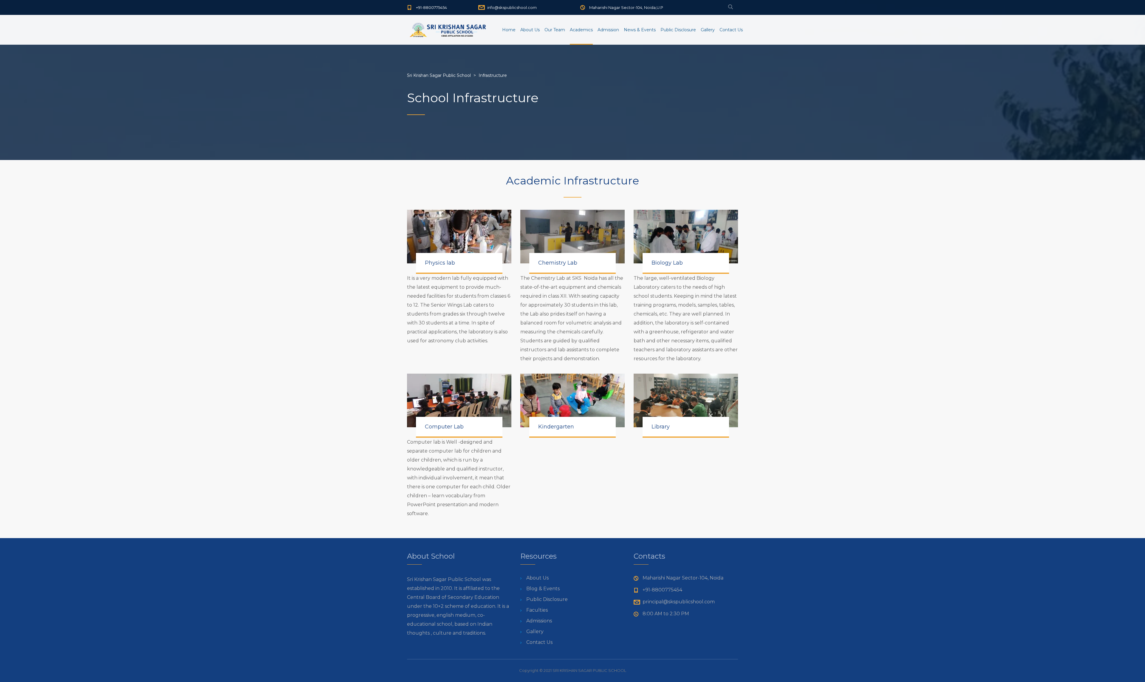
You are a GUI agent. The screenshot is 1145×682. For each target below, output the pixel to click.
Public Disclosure (678, 29)
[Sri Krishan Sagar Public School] (448, 30)
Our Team (554, 29)
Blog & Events (543, 588)
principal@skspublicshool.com (679, 602)
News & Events (640, 29)
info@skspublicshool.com (512, 7)
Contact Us (731, 29)
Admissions (539, 621)
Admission (608, 29)
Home (509, 29)
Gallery (708, 29)
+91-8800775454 (431, 7)
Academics (581, 29)
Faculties (537, 610)
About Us (530, 29)
